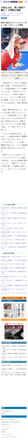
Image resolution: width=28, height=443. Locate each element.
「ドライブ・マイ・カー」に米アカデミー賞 (14, 293)
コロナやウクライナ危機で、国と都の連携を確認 (14, 213)
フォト (17, 13)
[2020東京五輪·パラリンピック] (10, 15)
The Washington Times (6, 411)
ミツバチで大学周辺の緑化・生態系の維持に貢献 (14, 247)
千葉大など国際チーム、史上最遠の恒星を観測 (14, 235)
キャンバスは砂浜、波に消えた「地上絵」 (13, 228)
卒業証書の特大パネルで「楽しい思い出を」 (14, 289)
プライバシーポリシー (6, 434)
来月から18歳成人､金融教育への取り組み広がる (14, 218)
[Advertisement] (14, 189)
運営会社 (3, 431)
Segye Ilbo (3, 413)
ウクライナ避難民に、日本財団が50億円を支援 (14, 285)
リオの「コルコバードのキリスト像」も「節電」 (14, 224)
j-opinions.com (4, 429)
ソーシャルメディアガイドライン (9, 436)
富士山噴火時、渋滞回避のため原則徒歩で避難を (14, 208)
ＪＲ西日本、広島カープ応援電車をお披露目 (14, 243)
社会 (22, 13)
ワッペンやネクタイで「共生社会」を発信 (13, 239)
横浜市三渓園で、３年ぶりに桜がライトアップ (14, 232)
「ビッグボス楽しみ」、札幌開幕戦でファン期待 (14, 281)
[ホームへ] (10, 2)
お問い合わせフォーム (6, 424)
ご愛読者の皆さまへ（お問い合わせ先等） (11, 422)
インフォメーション (5, 427)
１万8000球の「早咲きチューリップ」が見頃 (14, 276)
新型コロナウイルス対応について (9, 419)
